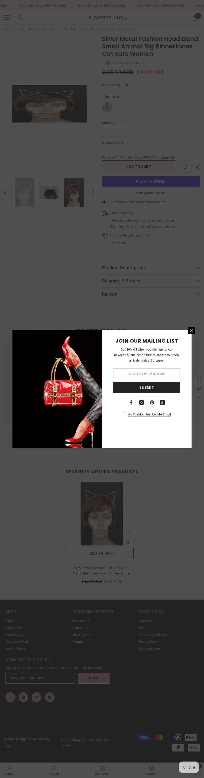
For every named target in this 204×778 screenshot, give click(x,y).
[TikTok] (162, 402)
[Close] (191, 330)
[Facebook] (131, 402)
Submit (146, 387)
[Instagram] (141, 402)
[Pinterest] (152, 402)
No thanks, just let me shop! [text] (149, 414)
